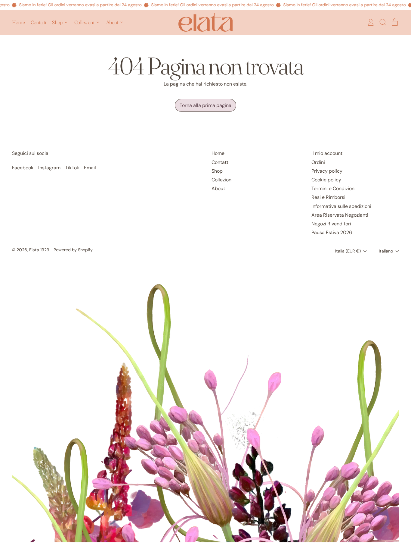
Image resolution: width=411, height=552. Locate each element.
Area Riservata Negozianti (339, 215)
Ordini (318, 162)
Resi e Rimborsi (328, 197)
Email (90, 168)
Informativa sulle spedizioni (341, 206)
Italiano (386, 251)
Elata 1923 (39, 249)
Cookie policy (326, 180)
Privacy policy (326, 171)
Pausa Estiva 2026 (331, 232)
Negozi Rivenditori (331, 224)
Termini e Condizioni (333, 188)
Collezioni (222, 180)
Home (18, 22)
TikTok (72, 168)
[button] (383, 22)
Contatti (38, 22)
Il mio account (326, 153)
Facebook (22, 168)
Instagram (49, 168)
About (218, 188)
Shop (217, 171)
